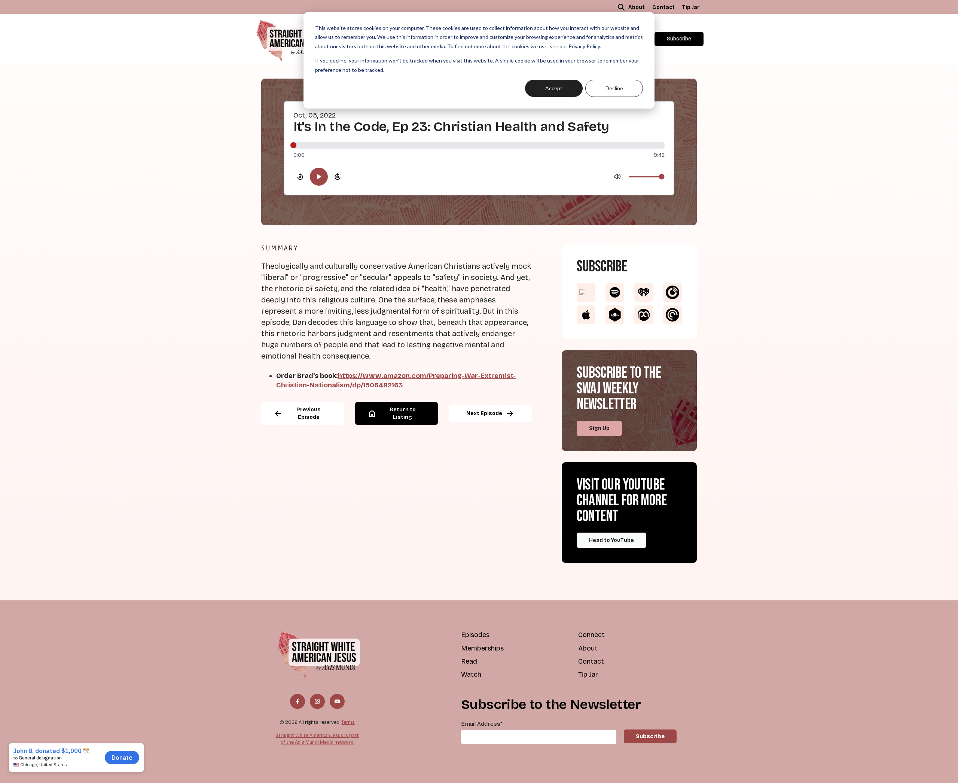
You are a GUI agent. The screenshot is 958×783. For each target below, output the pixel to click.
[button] (621, 7)
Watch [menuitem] (471, 674)
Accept (553, 88)
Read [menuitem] (469, 661)
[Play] (319, 177)
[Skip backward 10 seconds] (300, 176)
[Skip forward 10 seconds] (337, 176)
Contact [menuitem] (663, 7)
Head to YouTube (611, 540)
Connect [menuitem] (591, 635)
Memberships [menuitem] (482, 648)
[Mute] (617, 176)
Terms (348, 722)
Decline (614, 88)
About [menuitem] (636, 7)
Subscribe (679, 39)
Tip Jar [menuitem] (691, 7)
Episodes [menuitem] (475, 635)
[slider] (479, 145)
